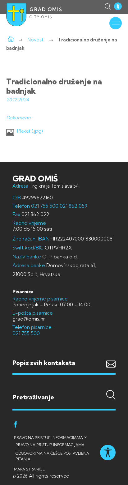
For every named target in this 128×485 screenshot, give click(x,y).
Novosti (35, 40)
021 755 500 (44, 206)
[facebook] (15, 425)
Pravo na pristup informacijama (48, 437)
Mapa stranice (29, 469)
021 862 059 (72, 206)
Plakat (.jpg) (30, 131)
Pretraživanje (64, 384)
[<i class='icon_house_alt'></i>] (11, 40)
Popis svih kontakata (43, 363)
